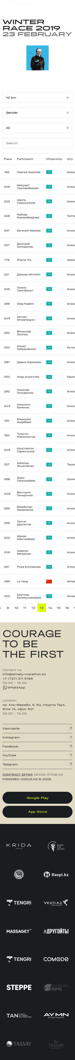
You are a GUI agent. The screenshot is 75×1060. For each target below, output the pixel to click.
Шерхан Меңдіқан (24, 552)
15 (59, 608)
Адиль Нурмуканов (26, 201)
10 (16, 608)
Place (8, 159)
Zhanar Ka (24, 259)
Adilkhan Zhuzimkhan (25, 464)
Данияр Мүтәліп (28, 274)
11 (24, 608)
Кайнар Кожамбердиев (28, 216)
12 (33, 608)
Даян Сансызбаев (26, 479)
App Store (37, 812)
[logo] (19, 5)
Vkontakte (11, 728)
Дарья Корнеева (29, 362)
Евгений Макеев (29, 230)
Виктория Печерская (25, 494)
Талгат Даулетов (24, 523)
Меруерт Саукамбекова (27, 187)
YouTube (9, 755)
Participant (25, 159)
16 (67, 608)
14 (50, 608)
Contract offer (17, 774)
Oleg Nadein (25, 303)
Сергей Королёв (28, 172)
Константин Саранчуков (25, 450)
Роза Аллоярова (29, 566)
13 (42, 608)
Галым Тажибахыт (25, 289)
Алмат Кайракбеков (26, 348)
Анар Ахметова (28, 376)
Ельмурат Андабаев (24, 421)
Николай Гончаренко (25, 391)
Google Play (38, 798)
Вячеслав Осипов (24, 333)
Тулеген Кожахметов (26, 435)
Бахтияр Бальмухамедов (29, 596)
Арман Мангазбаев (26, 538)
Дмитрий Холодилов (25, 245)
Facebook (10, 746)
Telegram (10, 764)
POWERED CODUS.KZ (20, 779)
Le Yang (22, 581)
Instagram (11, 737)
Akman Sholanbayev (26, 318)
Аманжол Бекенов (23, 406)
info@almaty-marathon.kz (24, 674)
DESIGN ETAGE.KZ (48, 774)
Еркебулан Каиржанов (25, 508)
